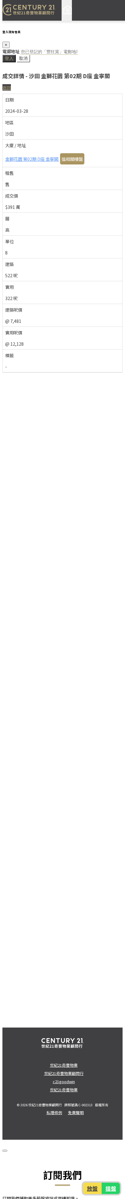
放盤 (92, 1188)
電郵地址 (10, 51)
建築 (9, 264)
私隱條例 (54, 1112)
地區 (9, 122)
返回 (6, 87)
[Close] (4, 1151)
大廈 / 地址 (15, 145)
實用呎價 (13, 332)
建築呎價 (13, 309)
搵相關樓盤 (72, 159)
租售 (9, 173)
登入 (9, 58)
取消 (23, 58)
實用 (9, 287)
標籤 (9, 355)
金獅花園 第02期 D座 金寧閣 (32, 159)
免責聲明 (76, 1112)
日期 (9, 99)
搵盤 (110, 1188)
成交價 (11, 195)
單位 (9, 241)
